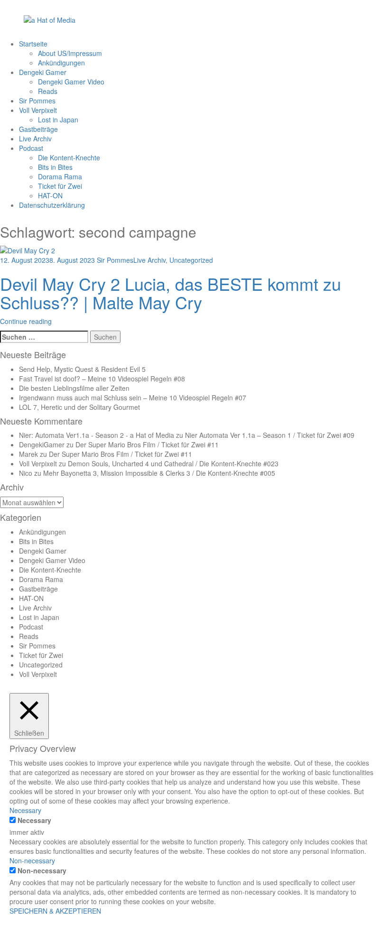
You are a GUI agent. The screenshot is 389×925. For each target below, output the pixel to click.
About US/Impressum (70, 53)
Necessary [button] (25, 810)
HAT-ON (50, 195)
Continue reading (26, 321)
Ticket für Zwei (60, 186)
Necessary (34, 820)
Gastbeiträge (38, 129)
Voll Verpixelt (38, 110)
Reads (47, 91)
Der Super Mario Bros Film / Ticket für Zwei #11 (147, 444)
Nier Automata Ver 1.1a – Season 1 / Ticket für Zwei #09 (269, 435)
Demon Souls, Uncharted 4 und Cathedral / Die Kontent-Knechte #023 (173, 463)
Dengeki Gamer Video (71, 81)
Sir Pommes (37, 100)
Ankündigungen (61, 62)
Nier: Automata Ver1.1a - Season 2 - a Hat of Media (96, 435)
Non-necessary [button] (32, 860)
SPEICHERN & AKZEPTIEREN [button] (55, 911)
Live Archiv (35, 138)
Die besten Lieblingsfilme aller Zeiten (74, 388)
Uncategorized (191, 260)
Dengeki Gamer (42, 72)
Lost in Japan (58, 119)
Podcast (31, 148)
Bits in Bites (55, 167)
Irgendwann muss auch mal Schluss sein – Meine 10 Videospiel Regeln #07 (132, 397)
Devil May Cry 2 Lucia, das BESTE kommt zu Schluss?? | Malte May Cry (170, 292)
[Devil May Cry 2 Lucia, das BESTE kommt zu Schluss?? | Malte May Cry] (27, 249)
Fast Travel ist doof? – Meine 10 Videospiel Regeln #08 (102, 378)
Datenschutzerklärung (52, 205)
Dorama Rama (60, 176)
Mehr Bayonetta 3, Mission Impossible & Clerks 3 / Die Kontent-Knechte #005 (159, 473)
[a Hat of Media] (49, 19)
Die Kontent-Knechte (69, 157)
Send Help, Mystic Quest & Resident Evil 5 (82, 369)
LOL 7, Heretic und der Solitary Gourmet (79, 407)
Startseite (33, 43)
